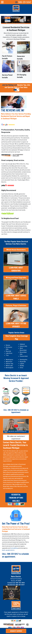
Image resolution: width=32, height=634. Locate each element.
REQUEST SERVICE (16, 631)
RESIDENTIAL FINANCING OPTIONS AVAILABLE (16, 497)
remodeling (14, 548)
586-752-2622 (20, 582)
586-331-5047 (24, 2)
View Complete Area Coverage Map (16, 337)
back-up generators (8, 550)
